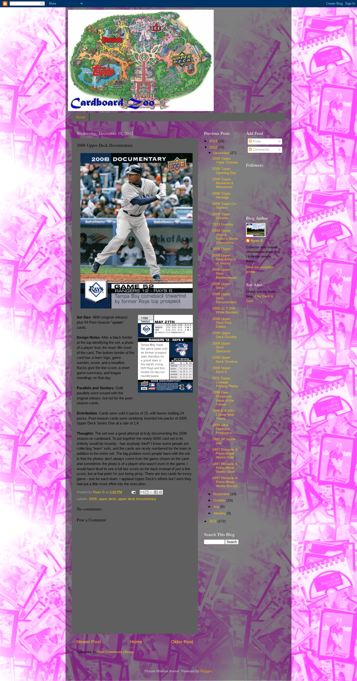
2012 (213, 147)
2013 (213, 141)
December (221, 153)
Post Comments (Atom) (116, 652)
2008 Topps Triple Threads (225, 160)
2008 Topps (221, 249)
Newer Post (88, 641)
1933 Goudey (222, 224)
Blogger (206, 671)
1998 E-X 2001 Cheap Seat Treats (223, 414)
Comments (260, 149)
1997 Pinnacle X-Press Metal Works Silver (225, 468)
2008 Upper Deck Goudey (224, 335)
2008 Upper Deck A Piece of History (224, 259)
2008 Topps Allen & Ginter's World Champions (225, 236)
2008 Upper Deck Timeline (225, 359)
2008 (93, 499)
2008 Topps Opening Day (224, 170)
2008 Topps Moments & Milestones (222, 183)
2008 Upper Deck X (221, 370)
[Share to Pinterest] (160, 492)
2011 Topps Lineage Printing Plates (225, 382)
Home (80, 116)
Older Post (182, 641)
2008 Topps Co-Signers (224, 205)
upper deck (107, 499)
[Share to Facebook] (155, 492)
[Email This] (142, 492)
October (220, 500)
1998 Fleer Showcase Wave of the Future (223, 398)
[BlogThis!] (146, 492)
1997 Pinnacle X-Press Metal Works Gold (225, 453)
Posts (256, 141)
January (220, 513)
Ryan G (257, 240)
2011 (213, 521)
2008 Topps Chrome (221, 216)
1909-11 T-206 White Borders (225, 310)
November (221, 494)
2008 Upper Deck (221, 286)
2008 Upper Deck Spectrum (221, 347)
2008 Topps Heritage (221, 195)
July (216, 507)
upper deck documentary (137, 499)
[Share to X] (151, 492)
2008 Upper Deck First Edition (221, 322)
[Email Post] (133, 492)
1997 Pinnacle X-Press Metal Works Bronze (225, 482)
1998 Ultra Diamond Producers (222, 429)
